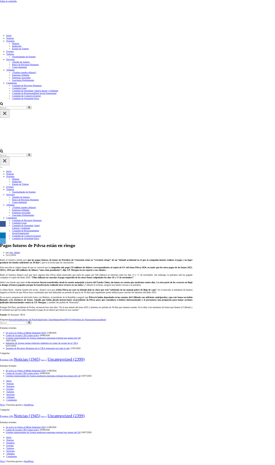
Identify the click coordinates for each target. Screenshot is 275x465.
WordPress (29, 405)
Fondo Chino (47, 319)
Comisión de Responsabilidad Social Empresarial (34, 93)
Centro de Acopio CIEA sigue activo (22, 335)
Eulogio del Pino (28, 319)
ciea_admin (14, 252)
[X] (3, 229)
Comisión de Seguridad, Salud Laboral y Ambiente (35, 91)
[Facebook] (3, 224)
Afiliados (10, 397)
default (18, 319)
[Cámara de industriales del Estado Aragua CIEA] (14, 30)
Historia (15, 43)
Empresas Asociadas (21, 77)
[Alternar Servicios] (50, 194)
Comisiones (11, 400)
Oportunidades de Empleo (24, 57)
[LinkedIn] (3, 235)
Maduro (57, 319)
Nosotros (10, 386)
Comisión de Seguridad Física (25, 98)
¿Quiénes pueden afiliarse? (24, 72)
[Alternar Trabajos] (50, 189)
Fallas (38, 319)
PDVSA (69, 319)
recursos (97, 319)
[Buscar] (1, 104)
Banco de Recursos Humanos (25, 64)
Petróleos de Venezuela (83, 319)
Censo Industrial (19, 67)
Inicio (8, 35)
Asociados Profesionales (23, 80)
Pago (63, 319)
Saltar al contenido (8, 1)
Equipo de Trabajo (20, 48)
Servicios (10, 394)
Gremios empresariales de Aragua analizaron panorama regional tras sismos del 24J (43, 338)
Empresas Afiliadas (20, 75)
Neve (2, 405)
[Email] (3, 241)
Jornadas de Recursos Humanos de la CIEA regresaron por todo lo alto (38, 348)
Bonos (12, 319)
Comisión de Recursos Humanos (27, 85)
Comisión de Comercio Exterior (26, 96)
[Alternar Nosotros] (50, 176)
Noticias (10, 38)
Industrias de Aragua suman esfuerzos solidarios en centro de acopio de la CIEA (42, 343)
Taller (44, 360)
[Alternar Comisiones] (50, 218)
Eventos (10, 51)
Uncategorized (66, 359)
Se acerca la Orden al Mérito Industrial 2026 (26, 333)
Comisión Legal (19, 88)
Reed (103, 319)
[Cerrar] (4, 113)
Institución (16, 46)
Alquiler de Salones (21, 62)
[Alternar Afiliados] (50, 205)
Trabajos (10, 392)
